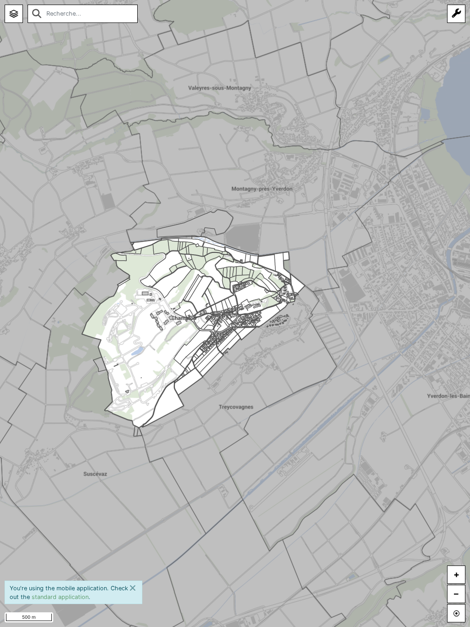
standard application (60, 596)
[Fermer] (132, 587)
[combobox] (83, 14)
